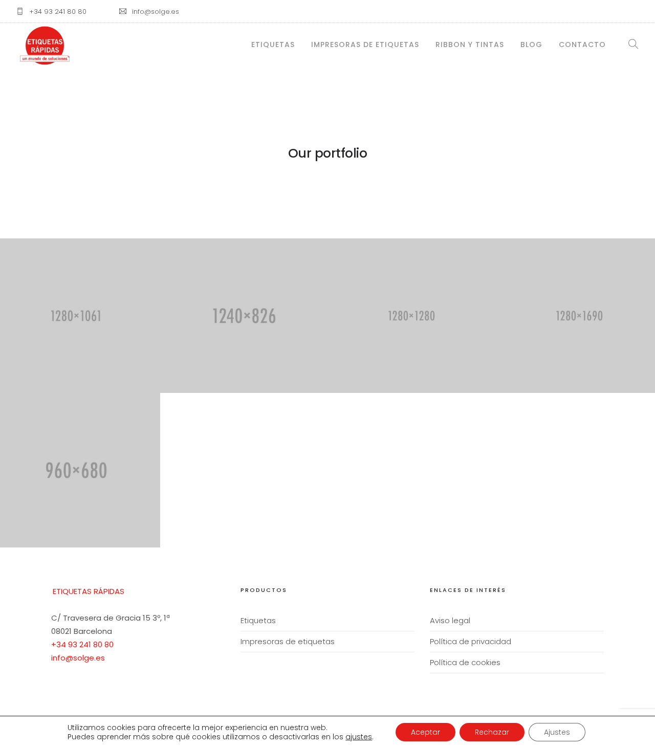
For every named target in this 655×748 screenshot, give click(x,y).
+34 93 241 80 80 (82, 644)
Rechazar (492, 732)
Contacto (582, 44)
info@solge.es (78, 657)
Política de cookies (465, 662)
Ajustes (557, 732)
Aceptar (425, 732)
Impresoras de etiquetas (365, 44)
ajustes (358, 736)
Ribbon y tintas (469, 44)
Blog (531, 44)
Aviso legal (450, 620)
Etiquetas (273, 44)
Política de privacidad (470, 641)
